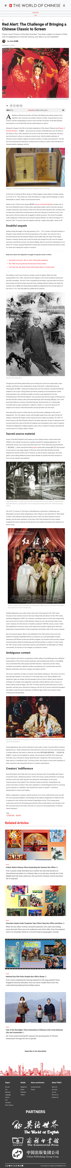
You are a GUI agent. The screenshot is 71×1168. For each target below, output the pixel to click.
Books (22, 1089)
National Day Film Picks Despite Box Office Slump (25, 977)
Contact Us (55, 1097)
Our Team (54, 1089)
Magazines (24, 1087)
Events (33, 1089)
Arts (6, 1100)
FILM (7, 864)
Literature (8, 1102)
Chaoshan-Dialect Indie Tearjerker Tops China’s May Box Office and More (34, 923)
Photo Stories (9, 1105)
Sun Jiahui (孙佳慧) (12, 41)
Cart (35, 15)
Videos (23, 1095)
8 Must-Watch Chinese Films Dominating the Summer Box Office (31, 867)
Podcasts (23, 1092)
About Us (54, 1087)
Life (6, 1089)
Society (7, 1087)
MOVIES (18, 815)
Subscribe (35, 12)
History (7, 1097)
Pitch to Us (55, 1095)
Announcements (35, 1087)
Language (8, 1095)
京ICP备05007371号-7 (60, 1165)
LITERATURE (10, 815)
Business (7, 1092)
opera (35, 447)
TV (3, 20)
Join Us (54, 1092)
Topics (7, 1083)
